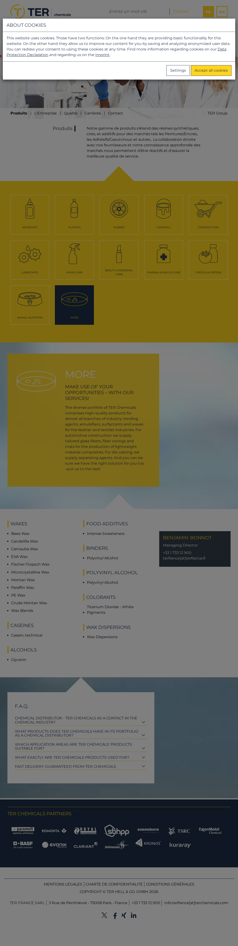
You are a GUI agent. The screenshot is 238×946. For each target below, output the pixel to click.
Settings (178, 70)
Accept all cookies (211, 70)
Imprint (102, 55)
